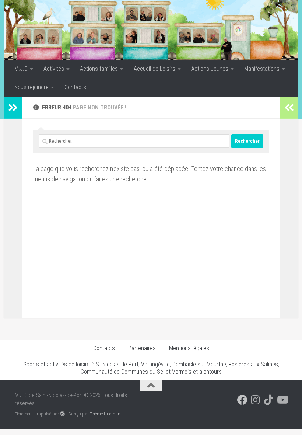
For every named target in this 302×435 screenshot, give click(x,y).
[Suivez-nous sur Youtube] (282, 400)
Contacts (75, 87)
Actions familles (99, 68)
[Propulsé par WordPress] (62, 413)
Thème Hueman (105, 414)
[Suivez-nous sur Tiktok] (269, 400)
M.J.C (21, 68)
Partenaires (142, 348)
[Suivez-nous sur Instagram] (255, 400)
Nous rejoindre (31, 87)
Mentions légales (189, 348)
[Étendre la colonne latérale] (13, 108)
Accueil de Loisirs (154, 68)
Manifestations (262, 68)
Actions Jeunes (209, 68)
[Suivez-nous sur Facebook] (242, 400)
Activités (53, 68)
